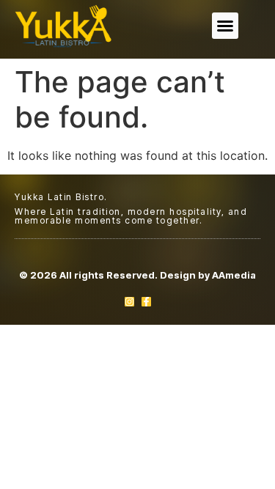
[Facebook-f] (146, 301)
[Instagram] (129, 301)
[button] (225, 25)
